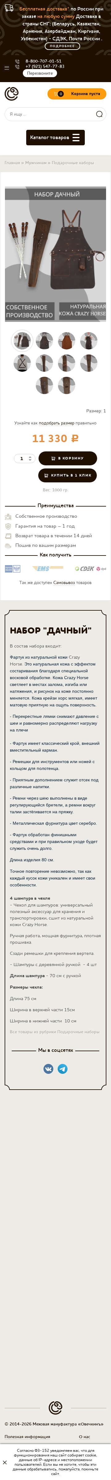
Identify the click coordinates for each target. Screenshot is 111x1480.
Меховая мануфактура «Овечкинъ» (11, 94)
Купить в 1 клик (71, 475)
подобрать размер (56, 423)
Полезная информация (27, 1436)
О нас (84, 1436)
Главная (12, 162)
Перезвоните (40, 73)
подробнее (62, 46)
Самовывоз (64, 582)
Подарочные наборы (73, 162)
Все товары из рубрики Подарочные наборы (55, 1031)
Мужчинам (36, 162)
